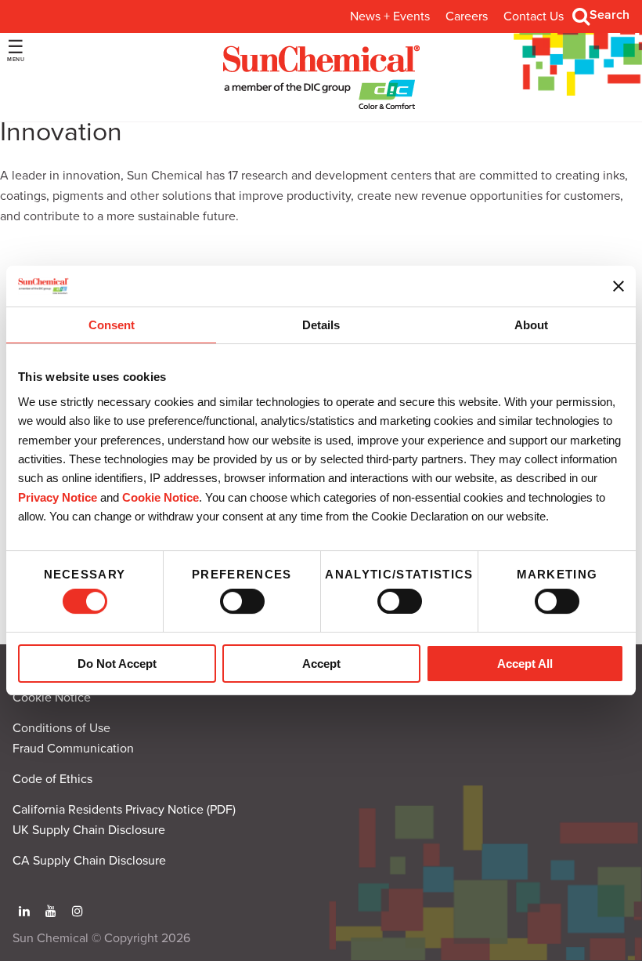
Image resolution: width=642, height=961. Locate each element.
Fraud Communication (73, 748)
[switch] (242, 601)
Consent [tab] (111, 325)
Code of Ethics (52, 779)
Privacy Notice (57, 497)
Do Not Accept (117, 663)
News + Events (390, 16)
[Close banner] (618, 286)
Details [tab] (321, 325)
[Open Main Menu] (15, 50)
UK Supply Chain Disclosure (89, 830)
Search (609, 15)
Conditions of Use (61, 728)
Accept (321, 663)
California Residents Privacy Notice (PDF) (124, 810)
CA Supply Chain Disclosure (89, 861)
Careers (466, 16)
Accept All (525, 663)
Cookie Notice (52, 697)
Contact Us (533, 16)
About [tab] (531, 325)
